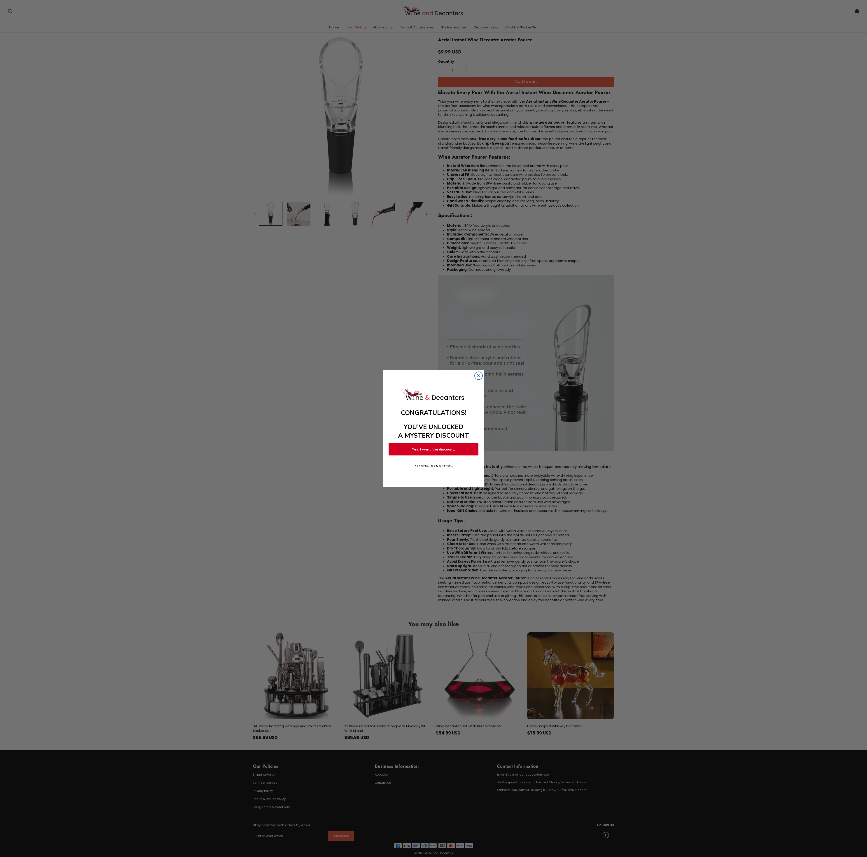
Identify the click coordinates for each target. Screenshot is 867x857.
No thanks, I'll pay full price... (434, 465)
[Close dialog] (478, 376)
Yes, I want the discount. (433, 449)
